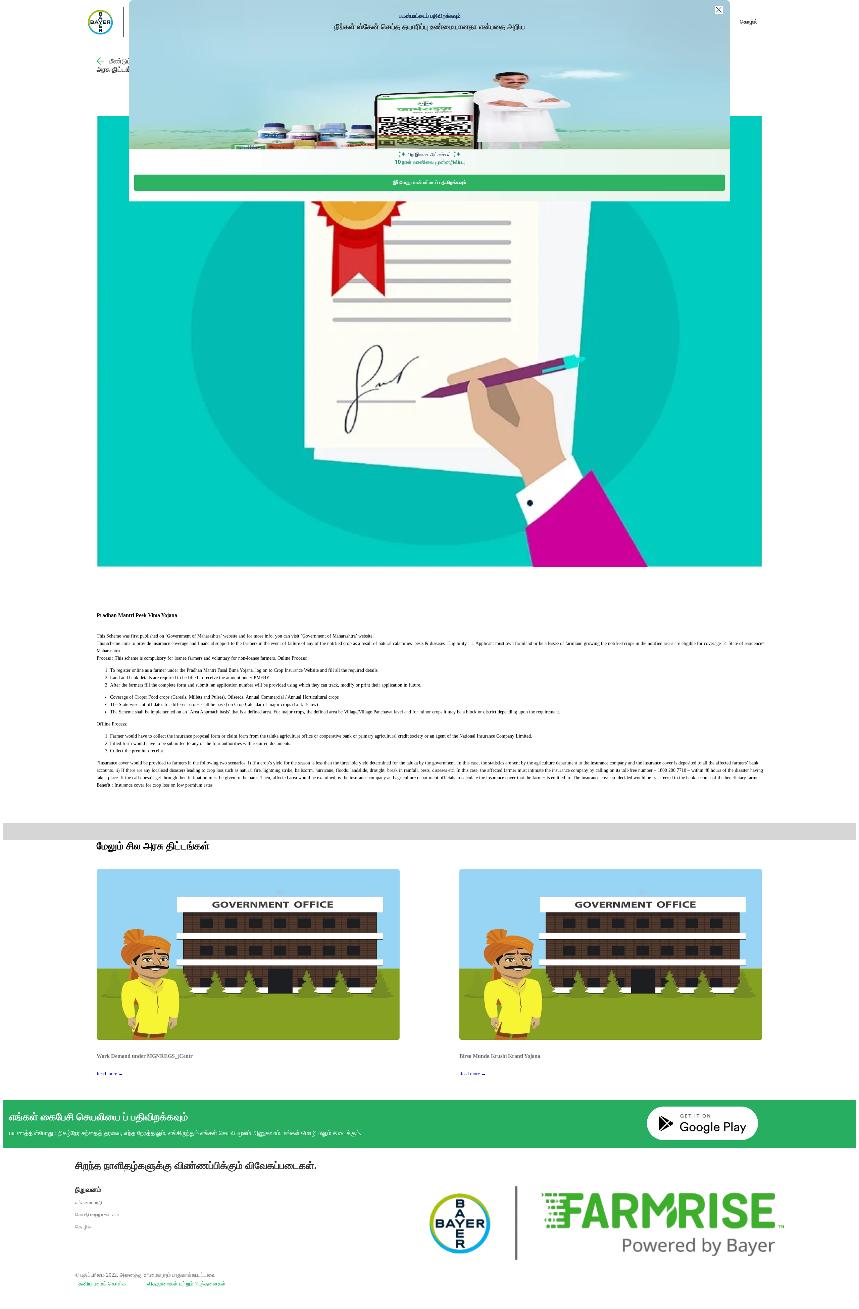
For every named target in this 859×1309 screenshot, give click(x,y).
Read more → (110, 1073)
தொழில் (749, 22)
